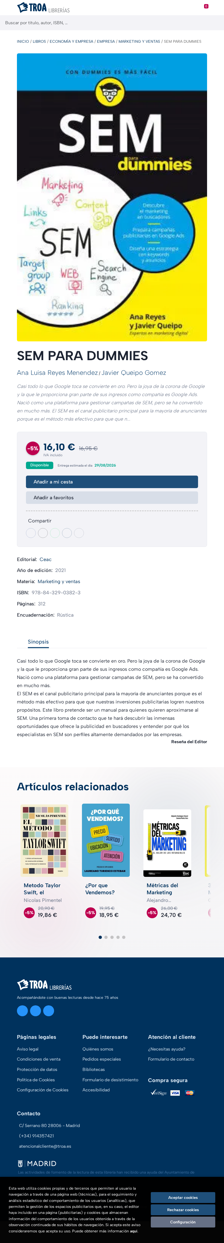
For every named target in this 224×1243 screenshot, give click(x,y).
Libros (39, 41)
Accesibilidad (96, 1089)
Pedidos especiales (101, 1059)
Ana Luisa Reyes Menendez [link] (57, 372)
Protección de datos (37, 1069)
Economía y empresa (71, 41)
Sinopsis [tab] (38, 641)
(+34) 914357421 (36, 1135)
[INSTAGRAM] (22, 1010)
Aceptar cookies (183, 1197)
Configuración (183, 1222)
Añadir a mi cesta (53, 482)
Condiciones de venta (38, 1059)
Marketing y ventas (139, 41)
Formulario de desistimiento (110, 1079)
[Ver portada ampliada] (112, 197)
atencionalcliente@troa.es (45, 1146)
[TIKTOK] (48, 1010)
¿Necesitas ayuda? (166, 1049)
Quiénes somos (97, 1049)
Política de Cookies (36, 1079)
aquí (133, 1231)
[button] (100, 937)
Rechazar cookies (183, 1209)
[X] (35, 1010)
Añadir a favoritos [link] (54, 498)
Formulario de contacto (171, 1059)
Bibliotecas (93, 1069)
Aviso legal (28, 1049)
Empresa (106, 41)
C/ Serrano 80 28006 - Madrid (49, 1125)
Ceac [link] (46, 559)
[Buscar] (215, 22)
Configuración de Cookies (43, 1089)
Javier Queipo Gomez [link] (133, 372)
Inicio (23, 41)
